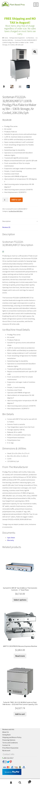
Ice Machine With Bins (16, 211)
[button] (35, 52)
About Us (5, 732)
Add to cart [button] (20, 714)
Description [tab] (6, 221)
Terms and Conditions (10, 743)
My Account (6, 750)
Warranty (10, 540)
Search (20, 782)
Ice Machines (30, 38)
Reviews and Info (8, 729)
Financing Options (8, 740)
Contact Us (6, 745)
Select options (20, 599)
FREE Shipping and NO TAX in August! (20, 21)
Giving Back (6, 735)
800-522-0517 (8, 758)
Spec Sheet (11, 538)
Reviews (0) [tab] (6, 227)
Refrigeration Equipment (17, 38)
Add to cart (16, 199)
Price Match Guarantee (10, 748)
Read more (20, 656)
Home (6, 38)
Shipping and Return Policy (11, 737)
